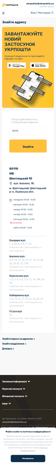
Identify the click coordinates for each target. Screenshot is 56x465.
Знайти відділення (13, 343)
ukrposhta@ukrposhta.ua (14, 422)
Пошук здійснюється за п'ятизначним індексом (24, 121)
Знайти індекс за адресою (17, 338)
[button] (15, 381)
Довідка (7, 348)
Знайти (28, 146)
